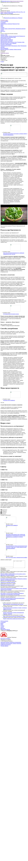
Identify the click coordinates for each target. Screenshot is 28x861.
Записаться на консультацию (16, 1)
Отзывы (2, 27)
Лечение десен (13, 42)
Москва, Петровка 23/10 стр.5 (14, 11)
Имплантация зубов (5, 42)
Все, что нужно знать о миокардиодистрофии (16, 557)
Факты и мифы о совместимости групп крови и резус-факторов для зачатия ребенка (13, 574)
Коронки (7, 49)
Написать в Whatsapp (17, 17)
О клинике (3, 22)
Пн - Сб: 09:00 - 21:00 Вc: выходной (13, 12)
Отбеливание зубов (15, 45)
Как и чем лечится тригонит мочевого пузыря (14, 616)
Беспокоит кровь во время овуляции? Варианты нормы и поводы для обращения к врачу (14, 579)
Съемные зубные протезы (15, 49)
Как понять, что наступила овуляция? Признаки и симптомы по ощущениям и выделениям (12, 594)
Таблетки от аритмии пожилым (8, 582)
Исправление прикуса (6, 38)
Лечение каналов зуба (14, 36)
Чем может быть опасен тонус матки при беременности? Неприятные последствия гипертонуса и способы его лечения (15, 535)
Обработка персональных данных (8, 643)
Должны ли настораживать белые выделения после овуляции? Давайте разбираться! (12, 599)
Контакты (3, 31)
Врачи (2, 25)
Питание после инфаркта (9, 400)
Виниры (2, 49)
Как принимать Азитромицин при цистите (13, 604)
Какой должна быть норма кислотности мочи (13, 618)
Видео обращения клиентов (19, 28)
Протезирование (4, 48)
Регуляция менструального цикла (11, 313)
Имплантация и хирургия (6, 40)
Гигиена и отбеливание (6, 44)
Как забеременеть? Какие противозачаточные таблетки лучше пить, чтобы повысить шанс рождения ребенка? (16, 547)
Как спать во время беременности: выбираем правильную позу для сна (13, 253)
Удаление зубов (20, 42)
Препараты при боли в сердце (7, 584)
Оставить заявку (4, 20)
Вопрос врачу (4, 11)
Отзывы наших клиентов (6, 28)
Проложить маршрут (5, 638)
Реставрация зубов (11, 37)
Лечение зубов (4, 34)
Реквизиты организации (15, 642)
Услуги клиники (4, 21)
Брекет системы (4, 39)
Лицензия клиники (5, 642)
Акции (2, 29)
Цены (2, 26)
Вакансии (15, 23)
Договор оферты (4, 645)
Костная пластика (5, 43)
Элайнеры (10, 39)
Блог (18, 23)
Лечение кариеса (4, 36)
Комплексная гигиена (6, 45)
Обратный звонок (5, 53)
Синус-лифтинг (12, 43)
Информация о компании (6, 23)
